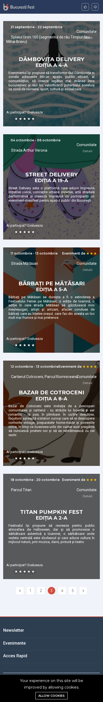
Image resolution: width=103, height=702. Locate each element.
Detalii (88, 38)
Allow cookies (51, 696)
